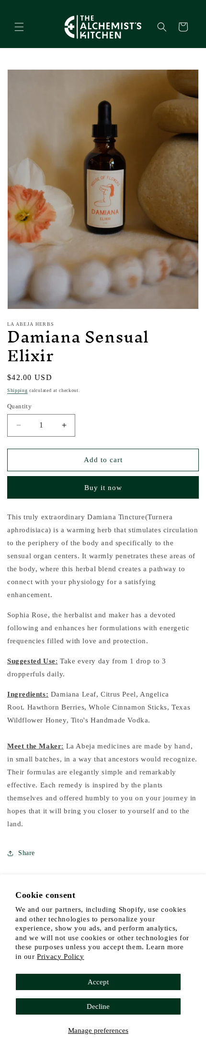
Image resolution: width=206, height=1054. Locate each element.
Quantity (19, 406)
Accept (98, 982)
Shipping (17, 390)
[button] (19, 26)
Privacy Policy (60, 956)
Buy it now (103, 487)
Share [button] (26, 853)
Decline (98, 1006)
